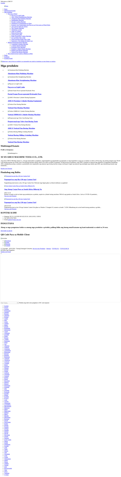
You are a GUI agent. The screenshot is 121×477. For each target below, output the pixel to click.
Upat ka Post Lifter (16, 34)
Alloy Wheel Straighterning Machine (21, 17)
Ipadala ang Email (6, 252)
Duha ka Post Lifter (16, 33)
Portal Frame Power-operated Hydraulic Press (24, 94)
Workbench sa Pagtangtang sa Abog (21, 23)
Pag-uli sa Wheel (12, 14)
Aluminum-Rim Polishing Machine (21, 18)
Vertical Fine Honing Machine (19, 108)
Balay (6, 9)
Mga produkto (8, 12)
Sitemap (48, 248)
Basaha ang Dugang (6, 168)
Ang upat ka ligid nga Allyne (19, 26)
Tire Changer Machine (17, 28)
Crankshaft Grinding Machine (19, 44)
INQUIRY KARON (6, 231)
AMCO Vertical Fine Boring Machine (21, 128)
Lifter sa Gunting (16, 31)
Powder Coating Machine (18, 22)
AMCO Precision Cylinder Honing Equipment (25, 101)
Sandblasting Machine (17, 20)
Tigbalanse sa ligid (16, 30)
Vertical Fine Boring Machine (19, 52)
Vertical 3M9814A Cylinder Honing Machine (24, 115)
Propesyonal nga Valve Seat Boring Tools (23, 121)
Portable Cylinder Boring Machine (21, 49)
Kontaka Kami (8, 58)
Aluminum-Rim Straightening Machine (22, 80)
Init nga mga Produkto (39, 248)
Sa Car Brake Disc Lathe (18, 37)
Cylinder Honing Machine (18, 45)
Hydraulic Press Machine (18, 47)
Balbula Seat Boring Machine (19, 50)
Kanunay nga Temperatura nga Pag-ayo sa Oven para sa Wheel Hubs (30, 25)
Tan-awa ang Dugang (10, 196)
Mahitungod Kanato (10, 10)
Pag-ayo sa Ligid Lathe (17, 15)
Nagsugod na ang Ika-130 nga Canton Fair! (20, 179)
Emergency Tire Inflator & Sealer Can (22, 41)
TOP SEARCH (64, 248)
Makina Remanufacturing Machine (17, 42)
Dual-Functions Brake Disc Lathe (20, 39)
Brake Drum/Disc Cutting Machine (21, 36)
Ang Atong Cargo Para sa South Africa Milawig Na (23, 189)
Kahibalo (6, 57)
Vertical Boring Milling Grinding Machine (23, 135)
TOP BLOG (55, 248)
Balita (6, 55)
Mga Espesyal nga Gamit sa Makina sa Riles (20, 53)
